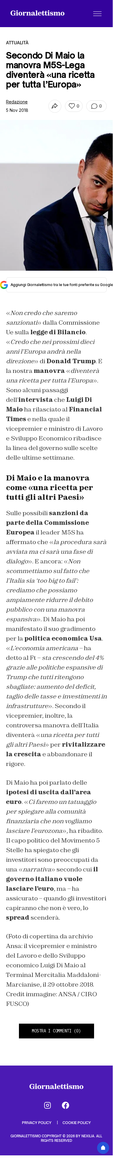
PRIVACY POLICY (37, 1122)
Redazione (17, 101)
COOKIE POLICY (77, 1122)
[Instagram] (47, 1105)
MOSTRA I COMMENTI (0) (56, 1031)
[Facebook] (66, 1105)
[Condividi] (54, 106)
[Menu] (97, 14)
